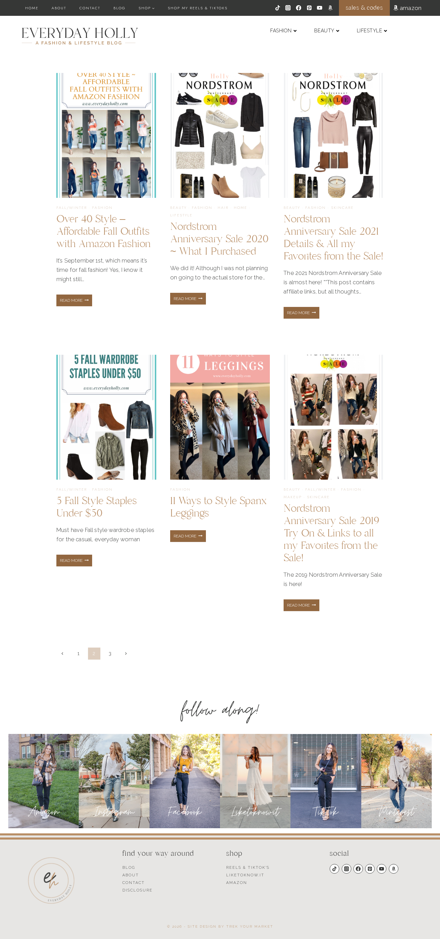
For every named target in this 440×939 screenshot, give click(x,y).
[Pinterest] (309, 8)
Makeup (293, 497)
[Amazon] (330, 8)
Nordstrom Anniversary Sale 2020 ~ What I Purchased (219, 239)
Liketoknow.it (245, 875)
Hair (223, 207)
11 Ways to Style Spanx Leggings (218, 507)
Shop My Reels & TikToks (198, 8)
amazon (409, 7)
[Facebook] (298, 8)
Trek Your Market (249, 926)
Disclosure (137, 890)
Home (31, 8)
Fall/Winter (71, 207)
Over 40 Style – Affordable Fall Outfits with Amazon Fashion (103, 231)
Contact (89, 8)
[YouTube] (320, 8)
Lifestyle (181, 215)
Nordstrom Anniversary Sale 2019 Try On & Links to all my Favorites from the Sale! (331, 533)
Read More (76, 302)
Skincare (342, 207)
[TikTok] (277, 8)
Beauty (178, 207)
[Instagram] (288, 8)
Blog (119, 8)
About (59, 8)
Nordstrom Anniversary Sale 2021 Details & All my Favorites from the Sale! (333, 237)
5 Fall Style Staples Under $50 (96, 507)
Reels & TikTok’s (248, 867)
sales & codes (364, 8)
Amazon (236, 883)
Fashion (102, 207)
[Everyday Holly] (80, 36)
